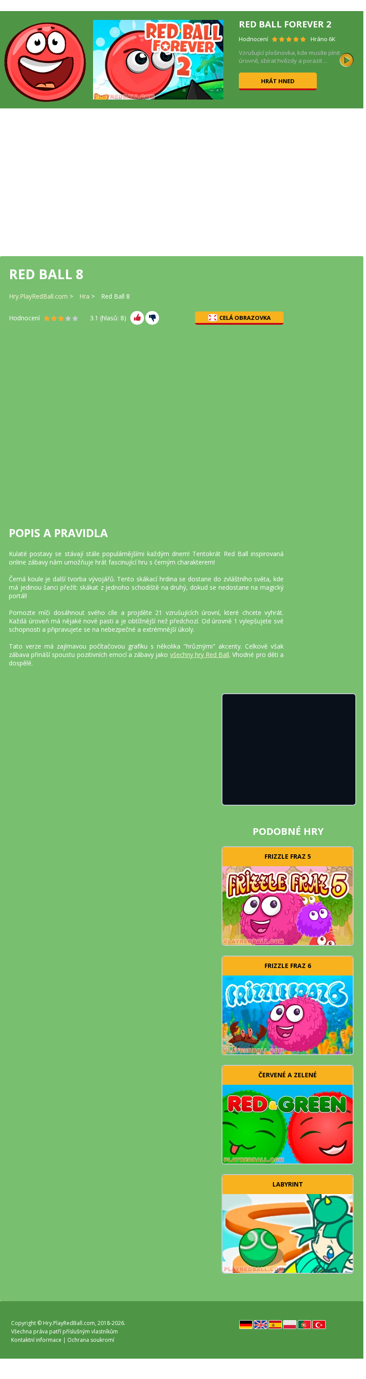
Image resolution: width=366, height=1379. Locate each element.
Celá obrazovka (245, 318)
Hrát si (287, 904)
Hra (84, 296)
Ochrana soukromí (90, 1340)
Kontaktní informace (36, 1340)
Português (304, 1324)
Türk (319, 1324)
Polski (289, 1324)
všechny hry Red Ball (200, 654)
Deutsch (246, 1324)
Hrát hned (278, 81)
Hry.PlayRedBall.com (38, 296)
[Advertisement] (181, 181)
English (260, 1324)
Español (275, 1324)
